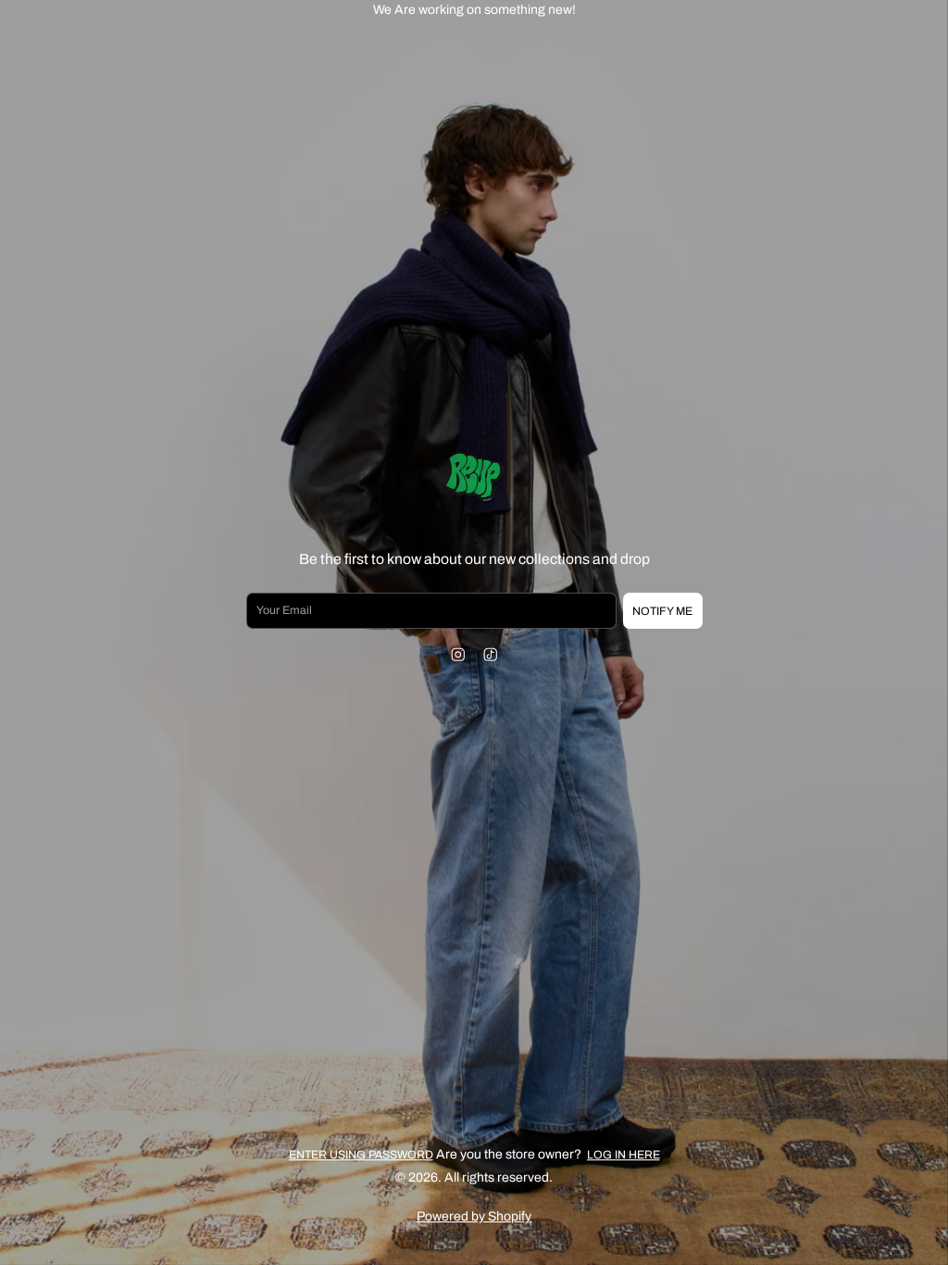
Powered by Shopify (474, 1216)
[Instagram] (458, 654)
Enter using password (361, 1154)
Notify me (662, 611)
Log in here (623, 1154)
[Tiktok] (490, 654)
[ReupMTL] (474, 479)
